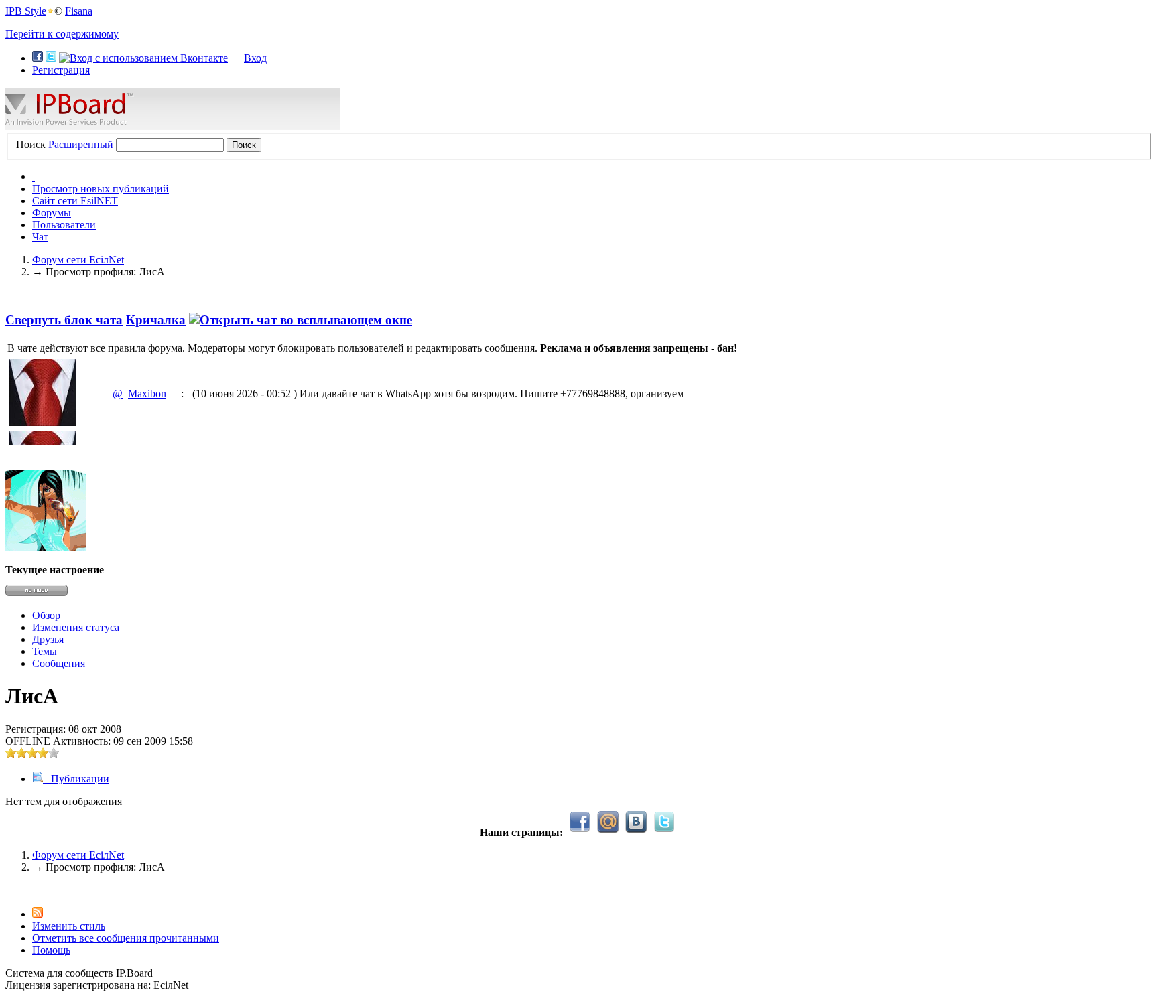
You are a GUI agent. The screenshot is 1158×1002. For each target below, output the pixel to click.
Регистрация (61, 70)
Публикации (76, 778)
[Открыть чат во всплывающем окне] (300, 320)
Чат (40, 236)
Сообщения (58, 663)
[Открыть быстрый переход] (33, 176)
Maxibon (147, 393)
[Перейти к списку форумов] (172, 126)
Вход (255, 58)
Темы (44, 651)
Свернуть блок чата (64, 320)
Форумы (51, 212)
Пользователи (64, 224)
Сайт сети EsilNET (75, 200)
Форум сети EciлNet (78, 855)
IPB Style (25, 11)
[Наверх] (9, 890)
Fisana (78, 11)
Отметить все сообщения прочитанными (125, 938)
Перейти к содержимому (62, 34)
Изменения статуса (75, 627)
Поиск (31, 144)
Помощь (51, 950)
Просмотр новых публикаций (100, 188)
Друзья (48, 639)
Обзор (46, 615)
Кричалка (156, 320)
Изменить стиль (68, 926)
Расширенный (80, 144)
